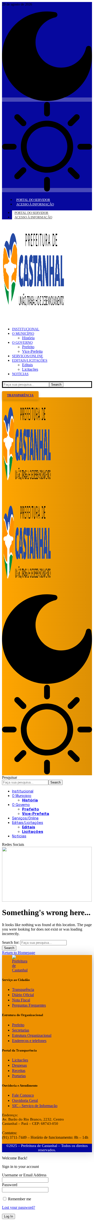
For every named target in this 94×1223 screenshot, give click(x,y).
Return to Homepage (18, 953)
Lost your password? (18, 1207)
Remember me (19, 1199)
